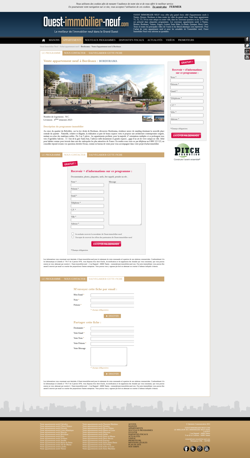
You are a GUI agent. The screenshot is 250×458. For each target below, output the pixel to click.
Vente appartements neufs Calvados (54, 424)
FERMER (175, 6)
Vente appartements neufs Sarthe (95, 434)
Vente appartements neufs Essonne (96, 440)
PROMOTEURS (186, 40)
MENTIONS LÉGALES (137, 442)
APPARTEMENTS (72, 40)
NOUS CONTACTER (74, 53)
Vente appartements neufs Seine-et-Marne (98, 436)
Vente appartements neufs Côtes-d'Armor (56, 426)
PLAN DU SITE (134, 445)
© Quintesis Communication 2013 (198, 424)
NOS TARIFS (133, 447)
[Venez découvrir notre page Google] (199, 451)
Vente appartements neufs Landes (53, 447)
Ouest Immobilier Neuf (49, 46)
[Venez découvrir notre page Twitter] (193, 451)
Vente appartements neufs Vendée (53, 440)
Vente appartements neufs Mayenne (96, 432)
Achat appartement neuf (69, 46)
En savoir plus (160, 7)
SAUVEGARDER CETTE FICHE (105, 53)
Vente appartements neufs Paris (52, 436)
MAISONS (54, 40)
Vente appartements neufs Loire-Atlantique (57, 430)
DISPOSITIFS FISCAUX (131, 40)
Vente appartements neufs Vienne (53, 449)
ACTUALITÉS (154, 40)
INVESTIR (132, 432)
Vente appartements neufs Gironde (53, 428)
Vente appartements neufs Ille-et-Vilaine (98, 428)
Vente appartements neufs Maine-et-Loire (98, 430)
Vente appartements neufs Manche (53, 432)
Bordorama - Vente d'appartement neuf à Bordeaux (101, 46)
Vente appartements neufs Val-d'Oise (96, 445)
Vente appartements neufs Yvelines (53, 438)
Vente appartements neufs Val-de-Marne (55, 445)
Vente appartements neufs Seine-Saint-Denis (99, 442)
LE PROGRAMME (51, 53)
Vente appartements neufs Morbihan (54, 434)
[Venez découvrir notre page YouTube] (206, 451)
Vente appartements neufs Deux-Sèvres (97, 438)
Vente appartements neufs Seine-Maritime (98, 449)
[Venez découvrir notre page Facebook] (186, 451)
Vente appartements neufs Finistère (96, 426)
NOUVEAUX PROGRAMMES (100, 40)
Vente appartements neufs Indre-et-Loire (98, 447)
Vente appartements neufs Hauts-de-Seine (56, 442)
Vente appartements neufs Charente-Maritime (100, 424)
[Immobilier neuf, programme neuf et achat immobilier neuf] (86, 36)
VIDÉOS (170, 40)
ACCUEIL (132, 424)
